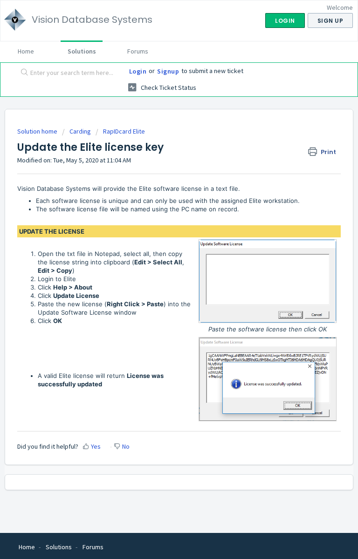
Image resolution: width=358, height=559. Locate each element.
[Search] (22, 73)
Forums (137, 51)
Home (26, 51)
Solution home (38, 131)
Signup (168, 71)
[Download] (161, 274)
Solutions (82, 51)
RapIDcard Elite (124, 131)
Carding (80, 131)
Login (138, 71)
